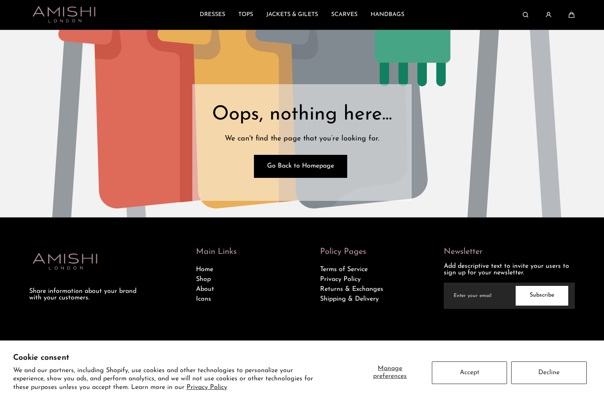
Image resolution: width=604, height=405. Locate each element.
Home (204, 269)
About (205, 289)
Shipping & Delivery (349, 299)
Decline (549, 372)
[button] (571, 15)
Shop (203, 279)
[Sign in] (548, 15)
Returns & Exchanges (351, 289)
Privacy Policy (207, 387)
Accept (470, 372)
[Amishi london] (64, 14)
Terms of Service (344, 269)
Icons (203, 299)
